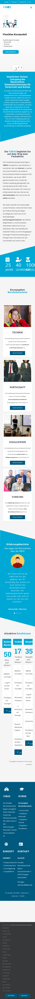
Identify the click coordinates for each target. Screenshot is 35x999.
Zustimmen (11, 995)
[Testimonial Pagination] (14, 607)
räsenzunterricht (10, 857)
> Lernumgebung (9, 863)
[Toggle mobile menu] (31, 7)
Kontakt (22, 890)
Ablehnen (24, 995)
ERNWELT (7, 852)
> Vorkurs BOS (23, 805)
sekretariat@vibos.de (25, 879)
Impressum (15, 890)
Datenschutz (24, 887)
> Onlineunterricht (9, 860)
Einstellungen (28, 925)
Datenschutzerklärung (17, 925)
